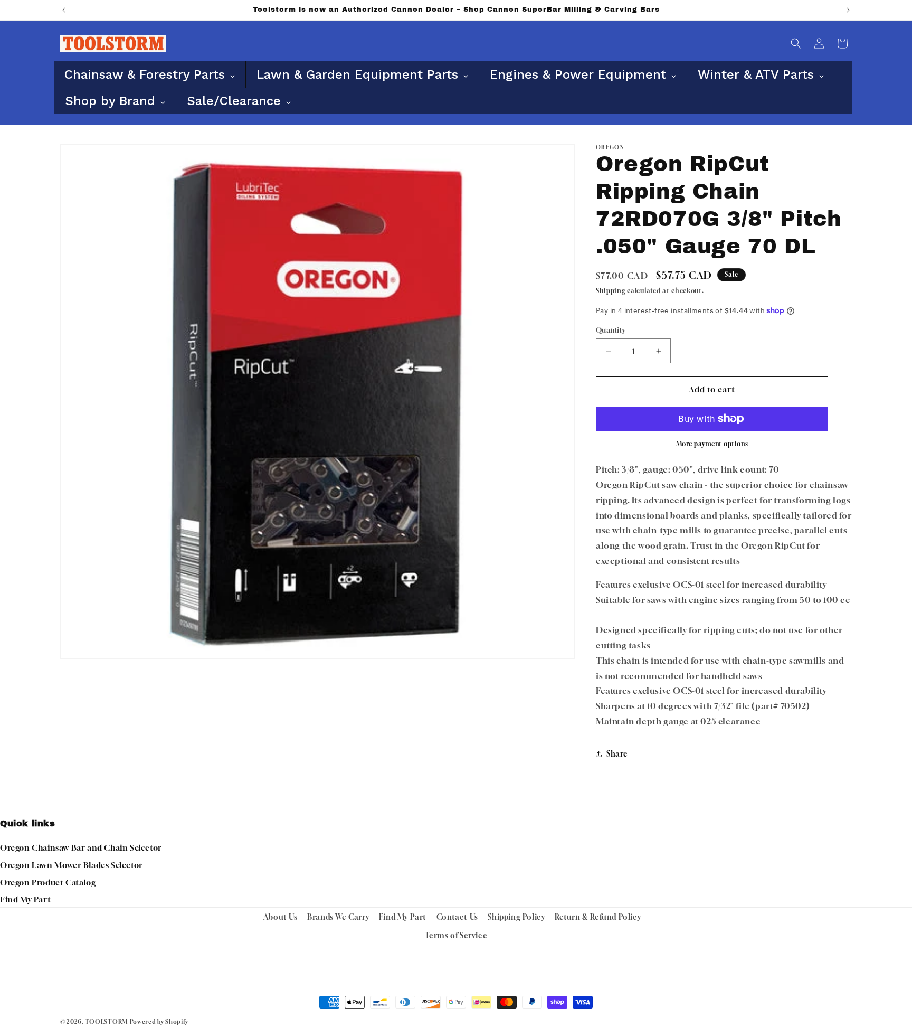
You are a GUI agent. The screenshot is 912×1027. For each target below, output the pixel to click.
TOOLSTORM (106, 1021)
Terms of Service (456, 935)
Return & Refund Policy (598, 916)
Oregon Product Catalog (48, 882)
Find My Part (25, 899)
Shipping (610, 291)
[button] (796, 43)
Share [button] (617, 753)
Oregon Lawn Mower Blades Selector (71, 865)
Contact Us (457, 916)
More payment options (712, 444)
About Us (280, 916)
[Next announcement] (848, 10)
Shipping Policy (516, 916)
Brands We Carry (338, 916)
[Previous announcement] (63, 10)
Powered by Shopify (159, 1021)
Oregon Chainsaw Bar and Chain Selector (81, 847)
